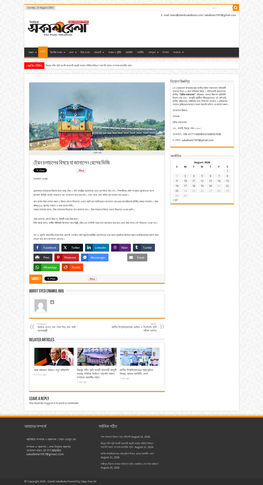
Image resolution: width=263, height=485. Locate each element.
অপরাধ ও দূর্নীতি (114, 52)
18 (193, 185)
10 (185, 180)
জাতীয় (43, 51)
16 (176, 185)
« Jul (175, 199)
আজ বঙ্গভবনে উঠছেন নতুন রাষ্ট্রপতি (51, 370)
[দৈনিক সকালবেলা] (58, 37)
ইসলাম (166, 52)
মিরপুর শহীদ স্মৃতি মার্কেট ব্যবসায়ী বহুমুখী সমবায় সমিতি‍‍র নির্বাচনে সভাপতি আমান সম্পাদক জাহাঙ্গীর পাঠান (89, 65)
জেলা (71, 52)
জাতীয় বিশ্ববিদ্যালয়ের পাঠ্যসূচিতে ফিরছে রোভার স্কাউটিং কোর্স (136, 372)
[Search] (236, 8)
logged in (49, 403)
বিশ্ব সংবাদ (85, 52)
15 (227, 180)
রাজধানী (97, 52)
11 (193, 180)
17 (185, 185)
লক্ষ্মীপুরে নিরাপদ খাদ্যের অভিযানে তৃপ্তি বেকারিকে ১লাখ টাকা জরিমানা (130, 463)
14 (218, 180)
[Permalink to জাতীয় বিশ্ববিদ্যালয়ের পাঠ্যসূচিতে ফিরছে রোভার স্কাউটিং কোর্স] (139, 357)
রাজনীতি (129, 52)
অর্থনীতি (140, 52)
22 (227, 185)
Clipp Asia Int (88, 481)
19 (202, 185)
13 (210, 180)
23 (176, 190)
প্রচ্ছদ (31, 52)
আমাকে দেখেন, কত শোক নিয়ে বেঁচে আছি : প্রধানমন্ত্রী (57, 327)
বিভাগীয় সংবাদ (56, 52)
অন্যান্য (177, 52)
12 (202, 180)
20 (210, 185)
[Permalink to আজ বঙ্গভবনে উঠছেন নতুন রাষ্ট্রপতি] (54, 357)
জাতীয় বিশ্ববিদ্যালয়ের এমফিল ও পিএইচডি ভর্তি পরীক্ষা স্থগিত (134, 327)
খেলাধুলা (152, 52)
